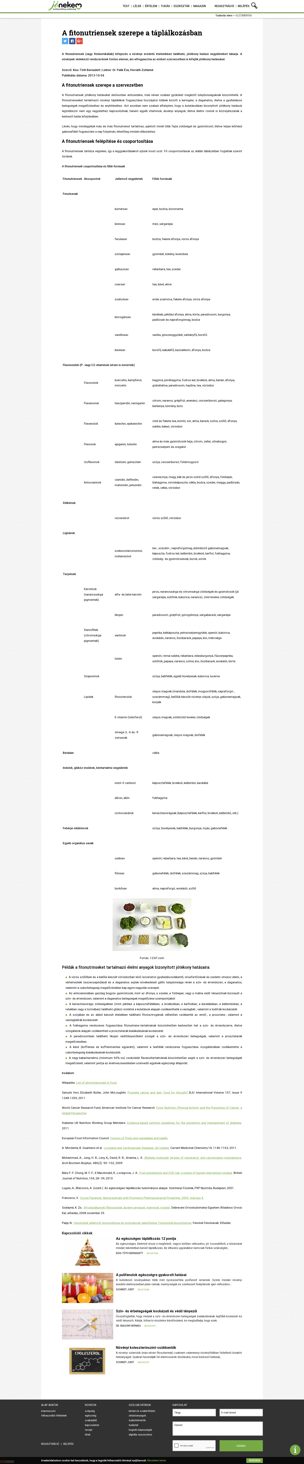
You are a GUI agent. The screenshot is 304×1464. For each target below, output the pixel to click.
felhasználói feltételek (54, 1415)
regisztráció (224, 6)
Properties (173, 1198)
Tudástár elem (223, 15)
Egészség (90, 1415)
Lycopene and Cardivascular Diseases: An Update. (137, 1148)
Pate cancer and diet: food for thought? (158, 1092)
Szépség (90, 1411)
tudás (165, 6)
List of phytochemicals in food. (96, 1082)
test (126, 6)
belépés (243, 6)
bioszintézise (111, 1223)
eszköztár (182, 6)
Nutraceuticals (112, 1198)
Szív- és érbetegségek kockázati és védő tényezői (156, 1311)
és (122, 1223)
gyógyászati (133, 1223)
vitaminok (152, 1207)
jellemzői (95, 1223)
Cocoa (84, 1198)
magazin (199, 6)
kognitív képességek (140, 1429)
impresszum (48, 1411)
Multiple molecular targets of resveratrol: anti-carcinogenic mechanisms (192, 1157)
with (126, 1198)
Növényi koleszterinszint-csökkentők (146, 1348)
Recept (88, 1429)
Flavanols (95, 1198)
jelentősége (149, 1223)
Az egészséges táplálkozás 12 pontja (146, 1238)
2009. (186, 1198)
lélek (137, 6)
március (195, 1198)
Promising (136, 1198)
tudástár (133, 1425)
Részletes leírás (156, 1460)
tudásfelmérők (137, 1420)
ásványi (128, 1207)
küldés (241, 1445)
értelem (151, 6)
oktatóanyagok (137, 1415)
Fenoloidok (166, 1223)
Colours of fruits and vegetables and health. (139, 1138)
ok (114, 1207)
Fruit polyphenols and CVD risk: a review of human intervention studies (185, 1173)
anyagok (139, 1207)
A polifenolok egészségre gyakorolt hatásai (151, 1275)
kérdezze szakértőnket (142, 1411)
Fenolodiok (81, 1223)
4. (202, 1198)
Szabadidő (91, 1420)
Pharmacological (155, 1198)
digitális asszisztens (140, 1434)
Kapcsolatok (92, 1425)
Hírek (87, 1434)
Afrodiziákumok (94, 1207)
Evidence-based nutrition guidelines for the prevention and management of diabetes (184, 1123)
